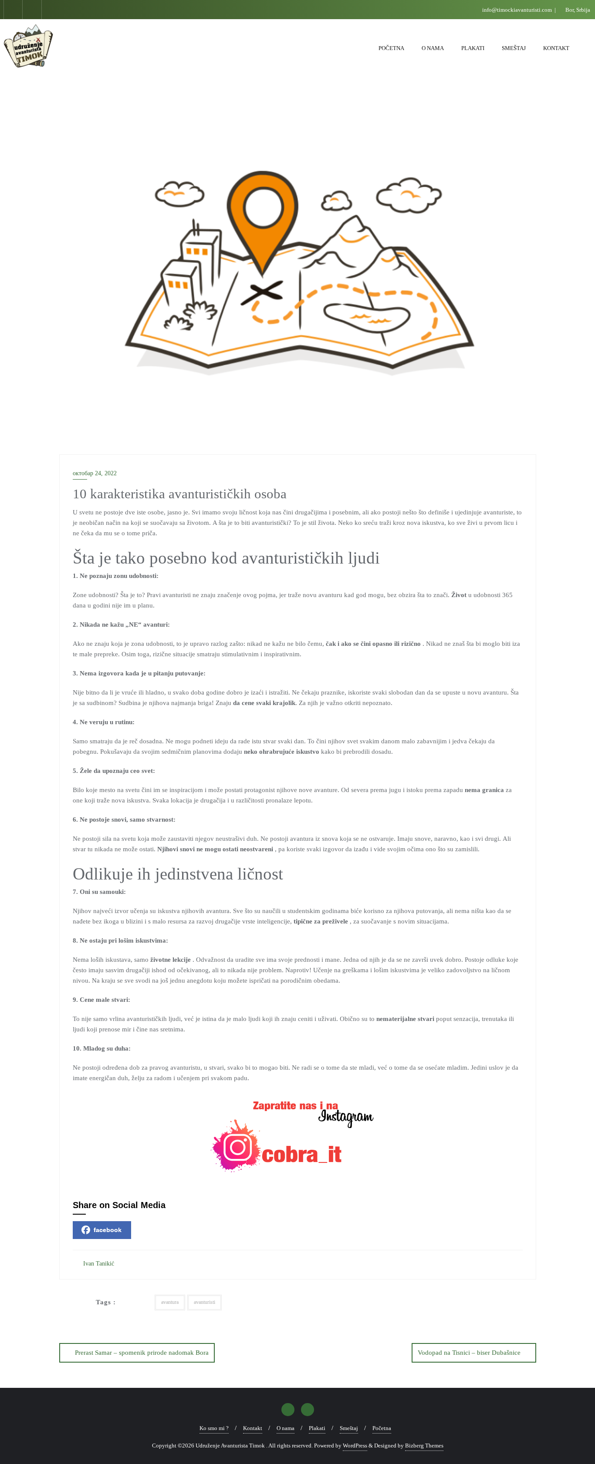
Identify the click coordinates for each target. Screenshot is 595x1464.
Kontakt (252, 1428)
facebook (108, 1229)
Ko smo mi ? (214, 1428)
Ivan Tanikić (97, 1263)
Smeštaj (349, 1428)
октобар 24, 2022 (95, 473)
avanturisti (204, 1302)
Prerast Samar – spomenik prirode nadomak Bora (142, 1352)
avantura (170, 1302)
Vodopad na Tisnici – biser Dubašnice (469, 1352)
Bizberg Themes (424, 1445)
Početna (381, 1428)
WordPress (355, 1445)
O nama (285, 1428)
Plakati (317, 1428)
